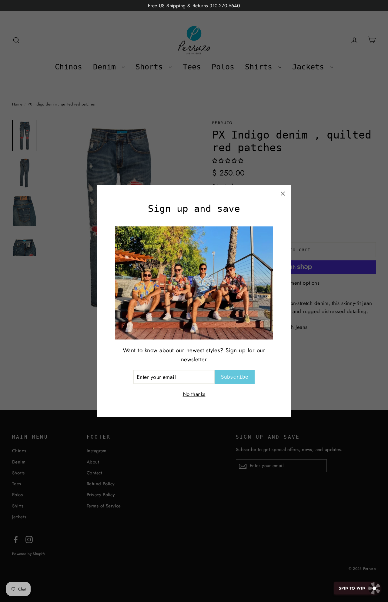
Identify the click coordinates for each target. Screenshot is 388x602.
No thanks (194, 394)
